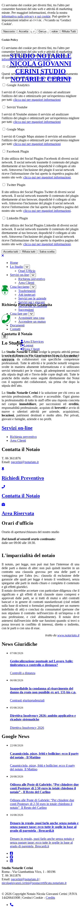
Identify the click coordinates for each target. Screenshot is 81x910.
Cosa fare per (18, 313)
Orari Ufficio (26, 271)
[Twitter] (11, 857)
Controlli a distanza (22, 673)
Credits (50, 897)
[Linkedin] (11, 861)
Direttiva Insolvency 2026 (27, 727)
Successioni (26, 309)
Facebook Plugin (18, 151)
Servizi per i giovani (31, 302)
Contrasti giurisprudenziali (27, 700)
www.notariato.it (68, 635)
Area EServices (33, 341)
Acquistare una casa (31, 318)
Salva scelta (46, 251)
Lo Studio (16, 266)
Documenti (17, 325)
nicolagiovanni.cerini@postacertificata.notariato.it (34, 883)
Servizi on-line (19, 275)
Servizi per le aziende (32, 298)
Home (14, 262)
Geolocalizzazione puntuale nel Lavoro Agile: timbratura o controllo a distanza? (41, 663)
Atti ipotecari (26, 294)
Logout (28, 345)
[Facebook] (11, 853)
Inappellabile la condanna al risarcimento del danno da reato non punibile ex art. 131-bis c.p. (43, 690)
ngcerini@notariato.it (25, 462)
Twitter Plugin (16, 185)
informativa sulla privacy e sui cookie (26, 16)
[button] (4, 336)
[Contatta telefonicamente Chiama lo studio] (11, 904)
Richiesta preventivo (31, 279)
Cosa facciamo (19, 286)
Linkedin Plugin (17, 218)
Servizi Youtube (17, 107)
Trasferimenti (27, 291)
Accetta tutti (10, 251)
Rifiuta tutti (28, 251)
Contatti (15, 329)
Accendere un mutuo (32, 321)
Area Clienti (26, 282)
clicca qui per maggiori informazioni (37, 99)
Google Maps (16, 129)
